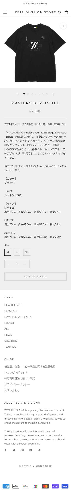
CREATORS (10, 341)
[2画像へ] (28, 94)
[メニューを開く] (5, 12)
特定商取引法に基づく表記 (19, 378)
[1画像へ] (24, 94)
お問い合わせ (12, 390)
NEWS (8, 335)
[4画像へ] (35, 94)
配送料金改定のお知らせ (35, 3)
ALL (6, 329)
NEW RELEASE (13, 305)
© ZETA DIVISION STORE (35, 466)
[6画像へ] (43, 94)
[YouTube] (30, 450)
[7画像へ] (47, 94)
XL (26, 252)
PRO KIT (9, 323)
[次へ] (53, 93)
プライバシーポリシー (17, 384)
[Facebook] (5, 450)
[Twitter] (14, 450)
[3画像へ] (32, 94)
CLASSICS (10, 311)
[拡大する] (63, 26)
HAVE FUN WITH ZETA (17, 317)
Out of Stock (35, 276)
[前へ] (17, 93)
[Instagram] (22, 450)
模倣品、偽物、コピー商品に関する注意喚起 (29, 366)
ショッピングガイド (15, 372)
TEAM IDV (10, 347)
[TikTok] (39, 450)
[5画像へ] (39, 94)
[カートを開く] (66, 12)
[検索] (59, 12)
